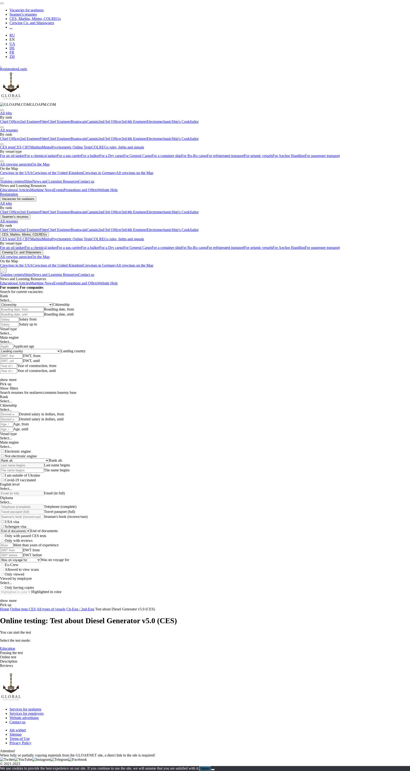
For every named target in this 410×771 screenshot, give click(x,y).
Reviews (6, 666)
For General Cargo (137, 156)
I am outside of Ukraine (22, 475)
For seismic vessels (258, 156)
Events (58, 190)
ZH (12, 57)
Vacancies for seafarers (26, 10)
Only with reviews (19, 541)
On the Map (41, 164)
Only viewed (14, 574)
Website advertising (24, 718)
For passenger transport (322, 156)
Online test (8, 657)
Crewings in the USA (16, 173)
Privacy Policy (20, 743)
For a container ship (166, 156)
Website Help (108, 190)
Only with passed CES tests (25, 536)
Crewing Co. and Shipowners (31, 23)
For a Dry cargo (111, 156)
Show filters (9, 388)
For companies (31, 287)
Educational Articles (15, 190)
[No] (213, 769)
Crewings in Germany (99, 173)
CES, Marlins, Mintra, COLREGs (35, 19)
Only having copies (19, 587)
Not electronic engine (21, 456)
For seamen (9, 287)
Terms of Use (19, 739)
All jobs (6, 113)
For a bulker (90, 156)
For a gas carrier (69, 156)
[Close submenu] (2, 110)
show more (8, 380)
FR (11, 52)
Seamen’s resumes (23, 14)
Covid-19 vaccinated (20, 480)
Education (7, 648)
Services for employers (26, 713)
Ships (28, 181)
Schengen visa (15, 527)
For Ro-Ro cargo (194, 156)
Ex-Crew (12, 565)
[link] (28, 104)
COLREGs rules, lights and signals (117, 147)
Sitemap (15, 734)
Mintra (46, 147)
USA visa (12, 522)
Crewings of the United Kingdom (58, 173)
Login (22, 69)
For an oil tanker (12, 156)
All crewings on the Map (134, 173)
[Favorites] (0, 65)
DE (12, 48)
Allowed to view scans (22, 569)
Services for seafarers (25, 709)
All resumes (9, 130)
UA (12, 44)
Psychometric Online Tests (71, 147)
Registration (9, 69)
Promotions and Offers (81, 190)
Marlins (36, 147)
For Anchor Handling (289, 156)
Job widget (17, 730)
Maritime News (41, 190)
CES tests (7, 147)
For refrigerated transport (225, 156)
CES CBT (22, 147)
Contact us (86, 181)
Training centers (12, 181)
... (10, 27)
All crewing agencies (16, 164)
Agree (205, 768)
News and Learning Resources (55, 181)
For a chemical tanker (41, 156)
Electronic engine (18, 451)
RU (12, 35)
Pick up (5, 384)
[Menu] (2, 3)
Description (8, 661)
